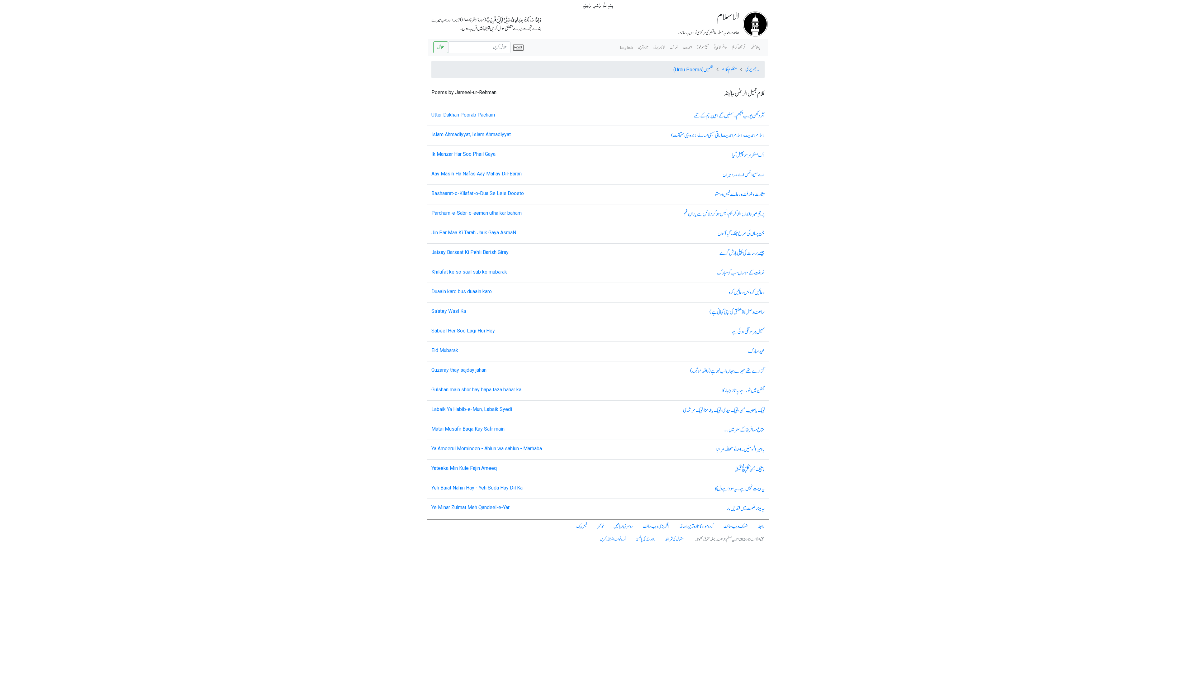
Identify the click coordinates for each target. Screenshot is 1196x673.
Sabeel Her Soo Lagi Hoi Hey (463, 331)
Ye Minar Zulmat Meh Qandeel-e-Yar (470, 507)
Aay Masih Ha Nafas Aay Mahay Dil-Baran (476, 174)
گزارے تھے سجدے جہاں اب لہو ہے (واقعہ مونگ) (727, 371)
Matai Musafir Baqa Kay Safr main (468, 429)
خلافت (674, 47)
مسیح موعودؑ (703, 47)
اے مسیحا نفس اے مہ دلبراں (744, 174)
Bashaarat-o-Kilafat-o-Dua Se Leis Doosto (477, 193)
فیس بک (581, 526)
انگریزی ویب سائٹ (656, 526)
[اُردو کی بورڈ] (518, 47)
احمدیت (687, 47)
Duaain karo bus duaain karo (461, 291)
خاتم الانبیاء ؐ (720, 47)
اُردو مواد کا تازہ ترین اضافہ (696, 526)
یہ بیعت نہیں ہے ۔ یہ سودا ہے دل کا (740, 488)
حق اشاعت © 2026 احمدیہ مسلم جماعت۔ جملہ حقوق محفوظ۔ (729, 539)
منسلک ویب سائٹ (736, 526)
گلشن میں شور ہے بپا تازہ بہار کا (743, 390)
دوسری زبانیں (623, 526)
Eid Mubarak (444, 350)
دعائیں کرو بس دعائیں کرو (747, 292)
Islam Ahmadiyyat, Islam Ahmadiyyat (471, 134)
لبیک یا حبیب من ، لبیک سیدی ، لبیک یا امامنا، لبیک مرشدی (724, 410)
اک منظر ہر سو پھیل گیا (748, 155)
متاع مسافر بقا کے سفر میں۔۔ (744, 430)
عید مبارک (756, 351)
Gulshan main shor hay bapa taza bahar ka (476, 390)
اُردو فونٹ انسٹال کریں (613, 539)
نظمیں (693, 69)
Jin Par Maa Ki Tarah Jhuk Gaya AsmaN (473, 233)
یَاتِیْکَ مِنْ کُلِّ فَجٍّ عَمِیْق (749, 469)
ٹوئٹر (600, 526)
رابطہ (761, 526)
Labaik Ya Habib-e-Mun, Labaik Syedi (471, 409)
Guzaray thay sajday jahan (458, 370)
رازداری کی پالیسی (645, 539)
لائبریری (659, 47)
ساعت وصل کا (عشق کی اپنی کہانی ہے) (737, 312)
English (626, 47)
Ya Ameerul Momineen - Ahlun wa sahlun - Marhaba (486, 448)
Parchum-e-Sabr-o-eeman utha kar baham (476, 213)
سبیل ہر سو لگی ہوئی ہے (748, 331)
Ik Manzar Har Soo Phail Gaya (463, 154)
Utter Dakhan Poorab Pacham (463, 115)
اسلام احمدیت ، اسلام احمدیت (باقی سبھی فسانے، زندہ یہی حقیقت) (718, 135)
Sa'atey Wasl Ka (448, 311)
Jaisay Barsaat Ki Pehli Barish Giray (470, 252)
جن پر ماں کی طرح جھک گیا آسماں (741, 233)
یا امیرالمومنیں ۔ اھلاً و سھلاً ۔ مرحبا (740, 449)
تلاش (440, 47)
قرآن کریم (739, 47)
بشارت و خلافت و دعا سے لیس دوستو (740, 194)
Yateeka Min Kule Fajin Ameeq (464, 468)
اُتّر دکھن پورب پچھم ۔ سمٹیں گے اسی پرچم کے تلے (729, 116)
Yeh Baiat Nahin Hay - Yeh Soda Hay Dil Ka (477, 488)
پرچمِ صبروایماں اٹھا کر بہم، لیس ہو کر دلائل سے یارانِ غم (724, 214)
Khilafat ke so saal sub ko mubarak (469, 272)
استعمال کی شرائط (675, 539)
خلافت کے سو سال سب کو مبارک (741, 273)
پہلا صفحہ (755, 47)
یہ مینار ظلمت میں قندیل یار (746, 508)
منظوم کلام (729, 69)
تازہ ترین (643, 47)
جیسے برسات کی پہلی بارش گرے (742, 253)
